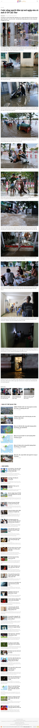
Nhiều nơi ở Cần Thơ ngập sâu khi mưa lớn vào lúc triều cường (29, 397)
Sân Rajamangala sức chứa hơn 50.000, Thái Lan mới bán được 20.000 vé (14, 521)
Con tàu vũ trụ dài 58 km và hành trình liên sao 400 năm (14, 584)
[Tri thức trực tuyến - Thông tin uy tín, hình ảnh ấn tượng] (21, 1)
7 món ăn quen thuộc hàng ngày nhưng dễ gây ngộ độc (14, 539)
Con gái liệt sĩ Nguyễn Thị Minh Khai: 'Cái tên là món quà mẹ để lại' (14, 618)
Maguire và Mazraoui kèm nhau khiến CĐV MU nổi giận (14, 698)
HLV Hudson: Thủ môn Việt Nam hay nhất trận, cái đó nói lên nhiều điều (14, 470)
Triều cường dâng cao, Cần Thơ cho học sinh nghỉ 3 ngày (16, 397)
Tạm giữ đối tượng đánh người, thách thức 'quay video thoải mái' (14, 575)
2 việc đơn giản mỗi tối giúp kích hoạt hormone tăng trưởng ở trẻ (13, 608)
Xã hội (2, 7)
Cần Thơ (22, 50)
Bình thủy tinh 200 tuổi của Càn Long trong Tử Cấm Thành (14, 678)
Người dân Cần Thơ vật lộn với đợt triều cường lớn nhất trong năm (5, 397)
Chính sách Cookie (27, 726)
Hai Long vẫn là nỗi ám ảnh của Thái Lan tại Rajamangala (14, 669)
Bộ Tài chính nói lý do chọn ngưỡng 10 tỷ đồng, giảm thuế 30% (14, 549)
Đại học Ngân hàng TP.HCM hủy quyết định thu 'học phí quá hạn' (14, 494)
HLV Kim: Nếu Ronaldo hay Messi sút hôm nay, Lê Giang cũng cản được (14, 659)
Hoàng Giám (3, 15)
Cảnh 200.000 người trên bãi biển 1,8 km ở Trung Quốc (14, 530)
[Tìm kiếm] (37, 1)
